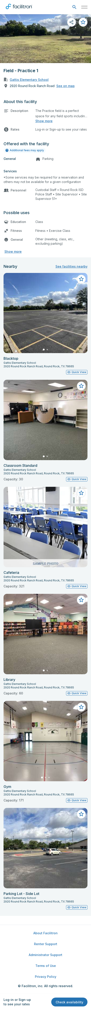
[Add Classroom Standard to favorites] (81, 386)
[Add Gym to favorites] (81, 707)
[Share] (71, 22)
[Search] (74, 7)
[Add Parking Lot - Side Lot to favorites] (81, 814)
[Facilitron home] (19, 10)
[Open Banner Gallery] (45, 38)
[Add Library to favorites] (81, 600)
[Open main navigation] (84, 7)
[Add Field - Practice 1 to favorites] (83, 22)
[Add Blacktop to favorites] (81, 279)
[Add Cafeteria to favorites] (81, 493)
